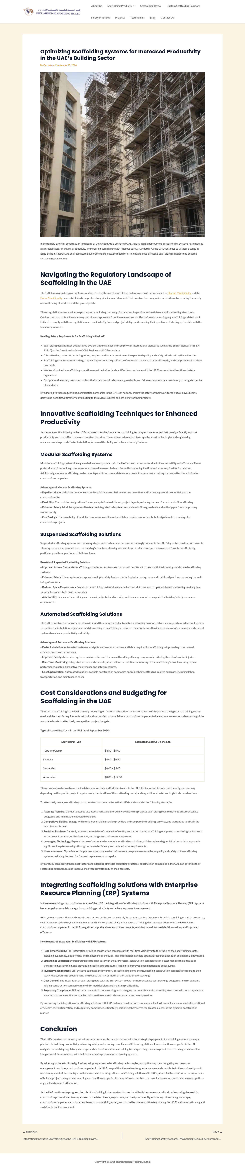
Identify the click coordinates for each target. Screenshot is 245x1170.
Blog (153, 17)
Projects (120, 17)
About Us (96, 5)
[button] (133, 6)
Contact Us (167, 17)
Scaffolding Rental (150, 5)
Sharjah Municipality (179, 292)
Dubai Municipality (51, 297)
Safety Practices (100, 17)
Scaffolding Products (120, 5)
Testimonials (137, 17)
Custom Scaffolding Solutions (183, 5)
